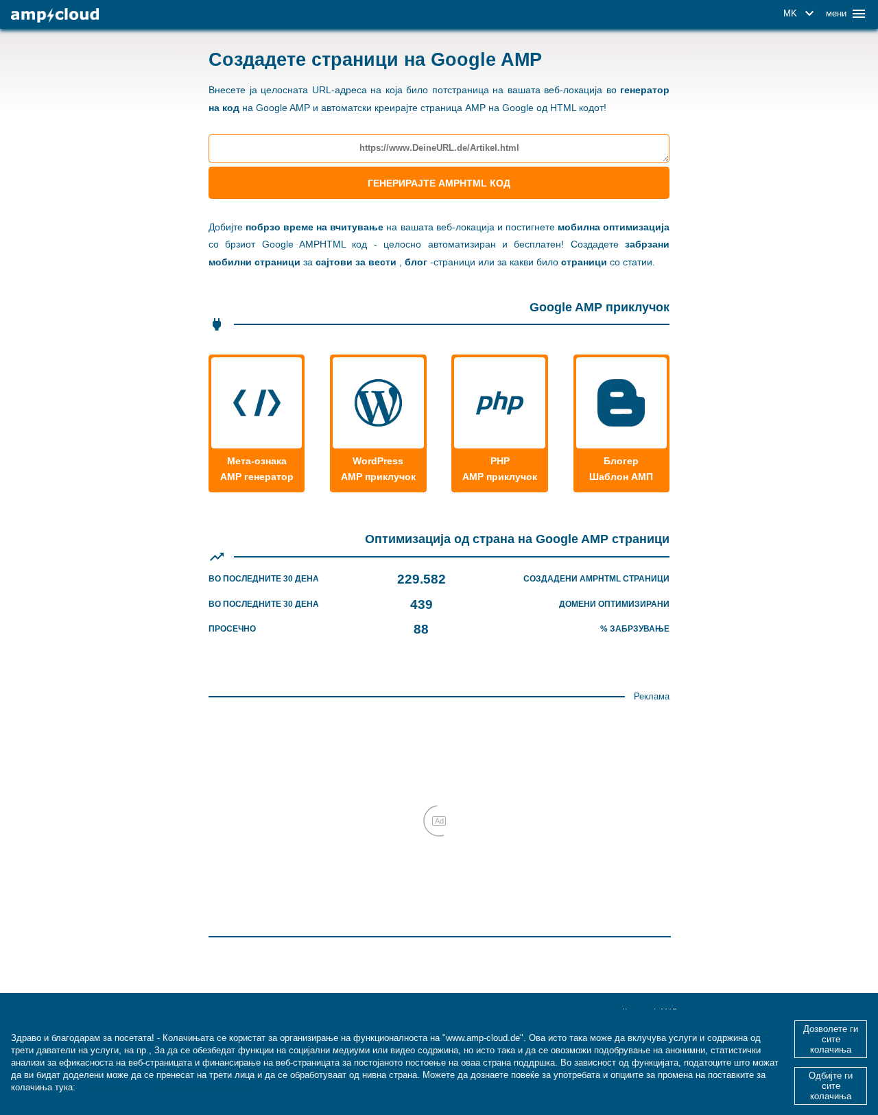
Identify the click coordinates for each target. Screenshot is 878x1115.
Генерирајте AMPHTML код (439, 183)
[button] (800, 13)
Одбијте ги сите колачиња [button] (831, 1085)
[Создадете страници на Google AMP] (55, 15)
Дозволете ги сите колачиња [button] (830, 1039)
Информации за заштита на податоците (165, 1087)
